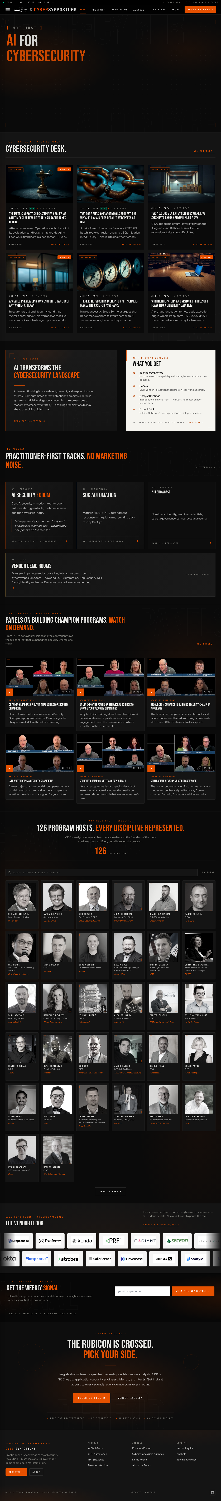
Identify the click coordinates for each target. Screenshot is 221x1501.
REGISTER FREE (199, 9)
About (36, 1472)
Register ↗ (196, 422)
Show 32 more (108, 1191)
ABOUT (176, 9)
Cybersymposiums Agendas (148, 1453)
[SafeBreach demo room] (204, 1258)
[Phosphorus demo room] (141, 1258)
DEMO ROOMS (119, 9)
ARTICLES (159, 9)
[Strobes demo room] (173, 1258)
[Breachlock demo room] (46, 1258)
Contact (150, 1492)
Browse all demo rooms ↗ (161, 1224)
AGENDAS (139, 9)
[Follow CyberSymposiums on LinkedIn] (212, 1492)
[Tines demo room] (185, 1241)
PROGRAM (97, 9)
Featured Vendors (98, 1465)
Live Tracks (25, 107)
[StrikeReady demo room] (121, 1241)
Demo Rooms (139, 1459)
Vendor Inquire (185, 1448)
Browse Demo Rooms (58, 117)
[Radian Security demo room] (58, 1241)
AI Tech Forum (96, 1448)
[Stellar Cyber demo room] (153, 1241)
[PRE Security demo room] (26, 1241)
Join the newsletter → (193, 1291)
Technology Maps (186, 1459)
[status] (110, 2)
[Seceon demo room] (89, 1241)
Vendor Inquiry (130, 1397)
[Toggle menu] (8, 10)
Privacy (136, 1492)
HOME (83, 9)
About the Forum (141, 1465)
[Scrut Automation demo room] (77, 1258)
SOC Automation (97, 1453)
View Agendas (20, 117)
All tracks (204, 467)
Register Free (90, 1397)
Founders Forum (141, 1448)
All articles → (204, 151)
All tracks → (206, 643)
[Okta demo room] (109, 1258)
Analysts (181, 1453)
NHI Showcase (96, 1459)
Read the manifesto (28, 421)
